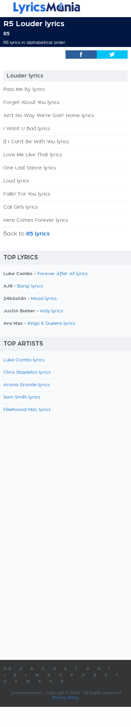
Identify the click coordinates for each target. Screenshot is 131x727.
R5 (6, 33)
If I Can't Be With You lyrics (36, 142)
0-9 (7, 669)
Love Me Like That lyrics (32, 155)
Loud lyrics (16, 181)
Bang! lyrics (30, 286)
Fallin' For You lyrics (26, 194)
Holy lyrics (51, 311)
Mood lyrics (44, 299)
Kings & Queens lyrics (51, 323)
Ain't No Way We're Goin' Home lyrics (48, 115)
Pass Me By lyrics (24, 89)
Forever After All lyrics (62, 274)
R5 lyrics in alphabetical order (34, 43)
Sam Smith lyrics (21, 397)
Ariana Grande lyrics (26, 385)
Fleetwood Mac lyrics (27, 410)
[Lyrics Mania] (65, 8)
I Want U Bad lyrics (26, 128)
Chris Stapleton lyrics (27, 372)
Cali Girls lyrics (20, 207)
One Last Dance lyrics (29, 168)
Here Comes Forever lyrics (35, 220)
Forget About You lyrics (31, 102)
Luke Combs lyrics (24, 360)
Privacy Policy (65, 697)
